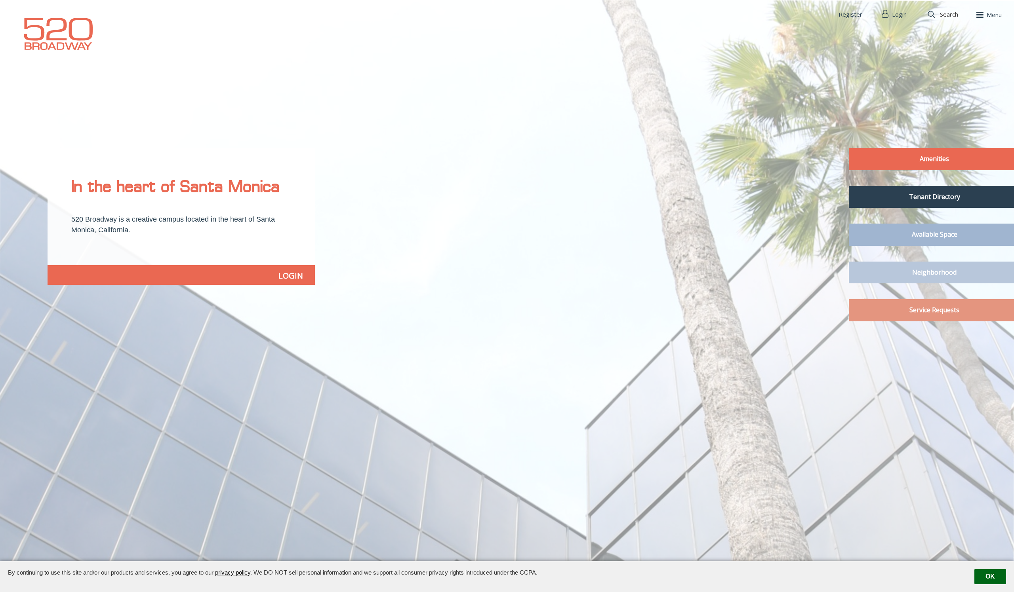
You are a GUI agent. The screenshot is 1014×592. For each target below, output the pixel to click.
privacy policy (232, 572)
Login (898, 14)
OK (990, 576)
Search (949, 14)
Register (850, 14)
